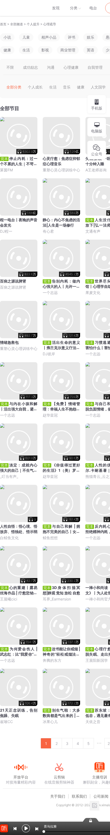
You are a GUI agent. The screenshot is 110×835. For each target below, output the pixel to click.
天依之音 (92, 721)
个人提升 (33, 24)
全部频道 (16, 24)
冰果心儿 (50, 721)
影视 (45, 50)
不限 (10, 67)
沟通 (50, 67)
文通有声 (92, 231)
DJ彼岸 (49, 354)
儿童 (26, 37)
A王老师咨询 (96, 170)
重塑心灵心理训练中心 (61, 170)
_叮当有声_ (9, 476)
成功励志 (30, 67)
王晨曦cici (8, 599)
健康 (7, 50)
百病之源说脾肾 (13, 287)
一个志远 (50, 292)
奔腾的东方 (52, 660)
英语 (90, 50)
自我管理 (95, 67)
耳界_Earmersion (57, 599)
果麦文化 (92, 292)
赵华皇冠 (50, 415)
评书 (71, 37)
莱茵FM (6, 170)
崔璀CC (6, 721)
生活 (26, 50)
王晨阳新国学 (96, 660)
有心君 (48, 231)
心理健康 (71, 67)
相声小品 (48, 37)
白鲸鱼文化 (9, 537)
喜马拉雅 (20, 8)
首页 (3, 24)
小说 (7, 37)
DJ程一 (6, 231)
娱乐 (90, 37)
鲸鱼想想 (50, 537)
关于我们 (57, 796)
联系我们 (79, 796)
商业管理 (67, 50)
